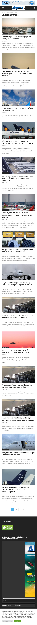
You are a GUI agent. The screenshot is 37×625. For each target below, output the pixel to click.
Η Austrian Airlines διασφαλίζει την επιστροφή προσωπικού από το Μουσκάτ (18, 419)
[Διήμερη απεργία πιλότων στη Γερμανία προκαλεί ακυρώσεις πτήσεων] (18, 305)
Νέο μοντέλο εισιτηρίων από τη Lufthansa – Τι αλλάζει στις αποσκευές (18, 142)
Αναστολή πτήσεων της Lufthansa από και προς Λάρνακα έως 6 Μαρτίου (17, 386)
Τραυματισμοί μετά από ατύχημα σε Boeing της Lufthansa (16, 38)
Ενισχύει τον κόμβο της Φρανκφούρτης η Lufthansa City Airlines (18, 454)
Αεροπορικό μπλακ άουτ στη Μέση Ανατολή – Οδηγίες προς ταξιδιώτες (16, 351)
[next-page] (23, 509)
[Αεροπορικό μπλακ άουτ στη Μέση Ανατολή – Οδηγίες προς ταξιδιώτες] (18, 339)
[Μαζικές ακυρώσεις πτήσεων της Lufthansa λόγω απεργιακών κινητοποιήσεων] (18, 477)
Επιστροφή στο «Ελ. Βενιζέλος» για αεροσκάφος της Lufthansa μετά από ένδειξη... (17, 73)
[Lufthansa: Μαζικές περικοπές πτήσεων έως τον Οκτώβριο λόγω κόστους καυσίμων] (18, 165)
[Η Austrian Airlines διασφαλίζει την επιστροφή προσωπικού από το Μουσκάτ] (18, 407)
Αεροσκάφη (5, 33)
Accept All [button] (17, 621)
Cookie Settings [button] (7, 621)
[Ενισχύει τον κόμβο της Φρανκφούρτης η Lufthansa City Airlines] (18, 442)
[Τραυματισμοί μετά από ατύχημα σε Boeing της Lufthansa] (18, 26)
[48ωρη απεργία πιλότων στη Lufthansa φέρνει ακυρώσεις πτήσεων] (18, 239)
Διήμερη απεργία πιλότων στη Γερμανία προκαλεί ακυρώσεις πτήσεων (18, 316)
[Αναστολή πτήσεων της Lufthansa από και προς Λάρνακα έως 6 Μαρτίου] (18, 374)
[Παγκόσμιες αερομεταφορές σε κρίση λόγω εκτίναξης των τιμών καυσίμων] (18, 272)
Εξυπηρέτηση (5, 105)
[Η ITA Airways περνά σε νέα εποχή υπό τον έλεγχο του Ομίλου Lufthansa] (18, 97)
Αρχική (3, 12)
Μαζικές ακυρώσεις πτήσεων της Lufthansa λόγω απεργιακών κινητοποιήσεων (15, 489)
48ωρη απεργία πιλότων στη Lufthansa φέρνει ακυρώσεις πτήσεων (17, 251)
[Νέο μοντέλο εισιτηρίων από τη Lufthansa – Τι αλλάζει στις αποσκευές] (18, 130)
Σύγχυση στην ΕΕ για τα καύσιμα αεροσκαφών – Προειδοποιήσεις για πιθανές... (17, 215)
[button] (3, 8)
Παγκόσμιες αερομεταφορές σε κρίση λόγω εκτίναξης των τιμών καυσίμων (17, 284)
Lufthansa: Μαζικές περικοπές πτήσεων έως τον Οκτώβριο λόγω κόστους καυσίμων (18, 178)
